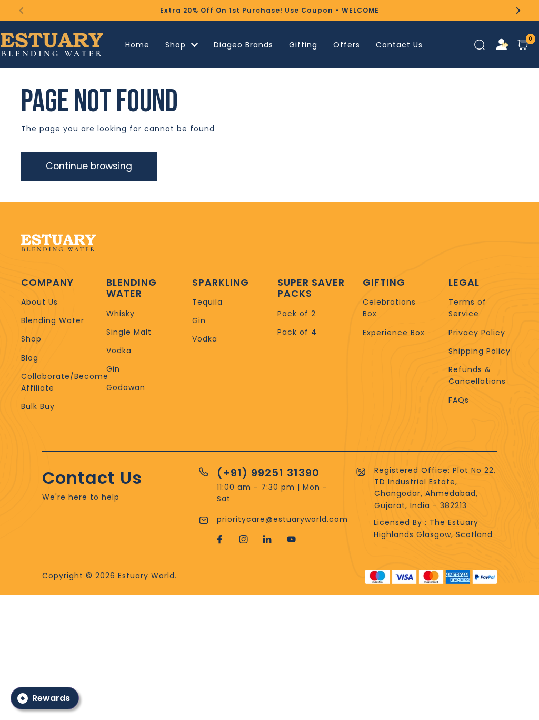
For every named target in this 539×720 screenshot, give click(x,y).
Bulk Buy (38, 406)
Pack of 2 (296, 313)
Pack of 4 (297, 332)
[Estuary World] (52, 44)
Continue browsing (89, 166)
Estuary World (146, 575)
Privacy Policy (476, 332)
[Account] (502, 45)
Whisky (120, 313)
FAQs (458, 400)
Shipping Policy (479, 351)
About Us (39, 302)
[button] (523, 45)
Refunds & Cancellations (477, 375)
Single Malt (129, 332)
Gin (113, 369)
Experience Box (394, 332)
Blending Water (52, 320)
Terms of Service (467, 308)
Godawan (125, 387)
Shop (31, 339)
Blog (29, 358)
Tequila (207, 302)
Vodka (119, 350)
